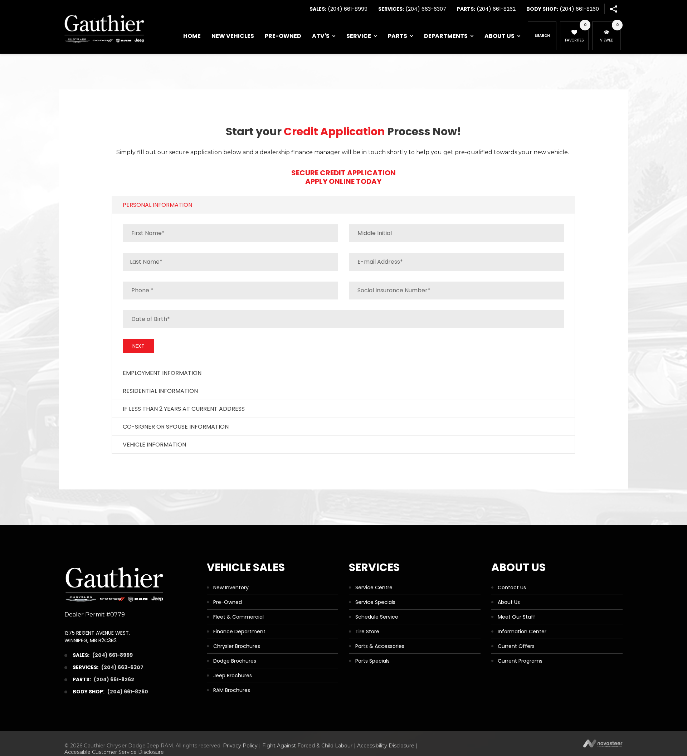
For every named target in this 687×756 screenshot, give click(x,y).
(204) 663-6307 (425, 9)
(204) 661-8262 (496, 9)
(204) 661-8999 (347, 9)
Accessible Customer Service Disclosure (114, 752)
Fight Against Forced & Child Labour (307, 745)
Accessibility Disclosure (385, 745)
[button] (613, 9)
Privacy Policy (240, 745)
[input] (343, 319)
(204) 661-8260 (579, 9)
